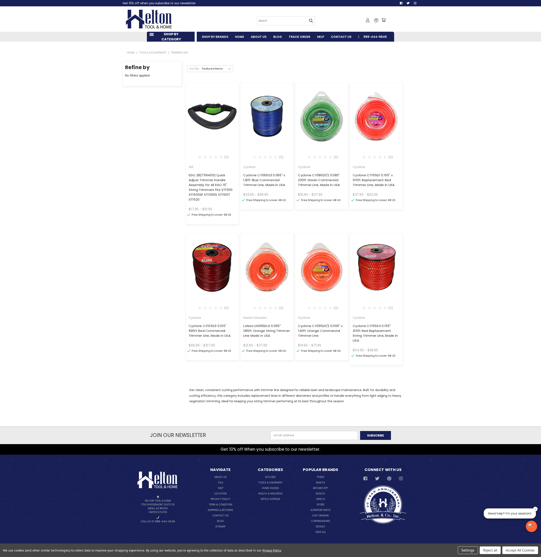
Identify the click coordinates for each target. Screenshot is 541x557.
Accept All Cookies (520, 550)
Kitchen (270, 477)
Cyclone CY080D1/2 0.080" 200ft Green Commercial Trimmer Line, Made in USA (319, 180)
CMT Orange (320, 515)
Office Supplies (270, 499)
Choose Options (212, 124)
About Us (220, 477)
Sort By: (194, 69)
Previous (532, 544)
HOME (239, 37)
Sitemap (220, 526)
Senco (320, 499)
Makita (320, 482)
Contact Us (220, 515)
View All (320, 532)
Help (220, 488)
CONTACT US (341, 37)
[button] (531, 526)
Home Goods (270, 488)
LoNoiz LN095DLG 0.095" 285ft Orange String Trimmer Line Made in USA (266, 331)
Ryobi (320, 504)
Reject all (490, 550)
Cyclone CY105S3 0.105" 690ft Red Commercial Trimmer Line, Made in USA (210, 331)
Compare (211, 116)
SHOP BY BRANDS (215, 37)
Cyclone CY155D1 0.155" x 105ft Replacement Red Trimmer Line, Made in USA (374, 180)
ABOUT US (258, 37)
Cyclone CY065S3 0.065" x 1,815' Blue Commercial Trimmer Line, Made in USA (264, 180)
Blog (220, 521)
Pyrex (320, 477)
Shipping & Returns (220, 510)
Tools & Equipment (270, 482)
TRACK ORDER (299, 37)
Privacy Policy (220, 499)
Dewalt (320, 526)
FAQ (220, 482)
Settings (467, 550)
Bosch (320, 493)
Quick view (212, 107)
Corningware (320, 521)
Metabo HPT (320, 488)
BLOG (277, 37)
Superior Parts (320, 510)
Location (220, 493)
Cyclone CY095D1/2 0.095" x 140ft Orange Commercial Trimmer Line (320, 331)
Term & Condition (220, 504)
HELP (320, 37)
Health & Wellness (270, 493)
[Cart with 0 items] (383, 20)
